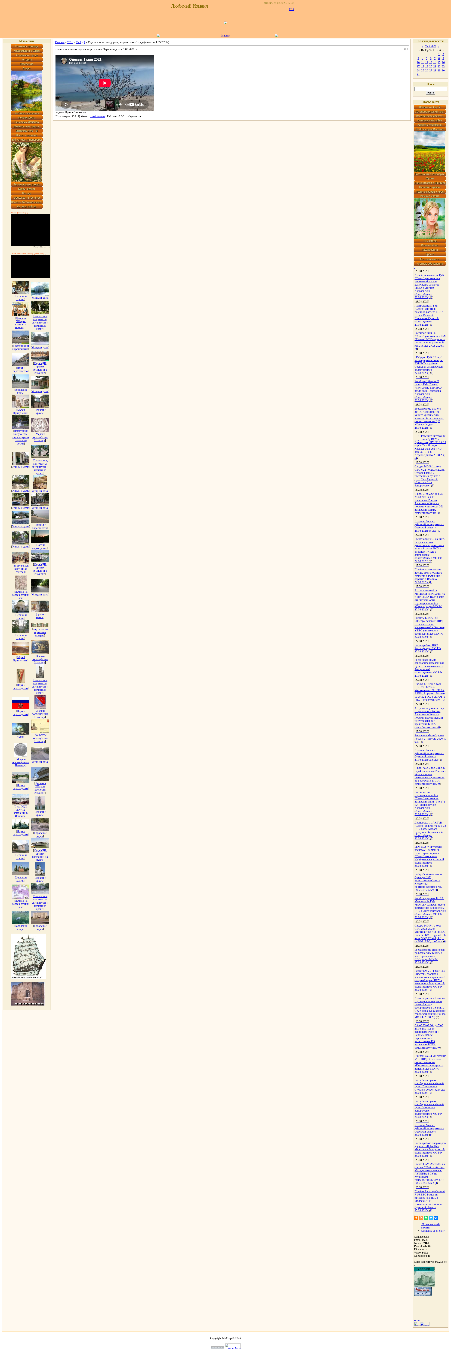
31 (418, 74)
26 (426, 70)
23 (443, 66)
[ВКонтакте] (436, 1218)
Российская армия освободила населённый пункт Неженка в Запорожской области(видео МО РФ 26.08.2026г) (429, 1109)
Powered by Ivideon (41, 247)
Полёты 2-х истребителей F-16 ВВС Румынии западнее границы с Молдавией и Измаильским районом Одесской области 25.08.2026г (430, 1201)
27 (430, 70)
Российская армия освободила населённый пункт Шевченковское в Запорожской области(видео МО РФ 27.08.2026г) (429, 667)
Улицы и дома (40, 297)
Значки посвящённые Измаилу (40, 659)
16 (443, 62)
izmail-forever (97, 116)
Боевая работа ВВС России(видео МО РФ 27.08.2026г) (428, 648)
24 (418, 70)
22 (439, 66)
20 (430, 66)
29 (439, 70)
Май (78, 42)
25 (422, 70)
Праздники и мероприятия (20, 347)
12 (426, 62)
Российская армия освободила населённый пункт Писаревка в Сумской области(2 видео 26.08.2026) (430, 1086)
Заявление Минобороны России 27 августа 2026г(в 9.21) (430, 738)
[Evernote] (426, 1218)
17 (418, 66)
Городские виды (21, 391)
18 (422, 66)
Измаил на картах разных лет (20, 595)
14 (434, 62)
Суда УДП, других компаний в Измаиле (40, 368)
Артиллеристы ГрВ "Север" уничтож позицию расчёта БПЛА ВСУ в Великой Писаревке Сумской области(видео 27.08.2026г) (429, 315)
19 (426, 66)
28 (434, 70)
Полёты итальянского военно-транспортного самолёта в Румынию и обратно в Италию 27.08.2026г (428, 576)
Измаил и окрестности (39, 526)
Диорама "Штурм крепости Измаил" (20, 323)
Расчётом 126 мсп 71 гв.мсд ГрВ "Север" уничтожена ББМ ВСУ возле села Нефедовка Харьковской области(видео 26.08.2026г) (428, 391)
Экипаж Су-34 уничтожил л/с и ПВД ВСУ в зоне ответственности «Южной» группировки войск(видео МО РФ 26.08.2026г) (430, 1063)
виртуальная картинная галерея (21, 568)
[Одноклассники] (416, 1218)
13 (430, 62)
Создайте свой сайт (432, 1230)
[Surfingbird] (431, 1218)
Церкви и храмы (21, 298)
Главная (225, 35)
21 (434, 66)
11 (422, 62)
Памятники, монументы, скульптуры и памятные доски (40, 322)
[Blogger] (421, 1218)
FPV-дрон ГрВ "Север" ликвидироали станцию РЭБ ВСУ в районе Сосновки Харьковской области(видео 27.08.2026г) (429, 365)
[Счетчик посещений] (423, 1295)
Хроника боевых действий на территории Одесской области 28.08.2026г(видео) (429, 526)
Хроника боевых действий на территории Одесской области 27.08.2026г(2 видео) (429, 755)
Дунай (20, 736)
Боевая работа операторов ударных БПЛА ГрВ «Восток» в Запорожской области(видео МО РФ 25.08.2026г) (430, 1149)
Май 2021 (430, 46)
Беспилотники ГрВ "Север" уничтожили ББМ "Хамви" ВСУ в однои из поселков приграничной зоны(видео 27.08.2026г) (430, 339)
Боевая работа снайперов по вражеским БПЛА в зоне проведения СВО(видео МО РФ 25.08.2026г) (430, 956)
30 (443, 70)
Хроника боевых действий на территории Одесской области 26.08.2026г (429, 1130)
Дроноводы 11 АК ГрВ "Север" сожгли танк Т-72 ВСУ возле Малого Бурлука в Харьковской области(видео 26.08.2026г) (430, 830)
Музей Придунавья (20, 411)
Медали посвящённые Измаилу (40, 437)
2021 (70, 42)
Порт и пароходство (20, 369)
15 (439, 62)
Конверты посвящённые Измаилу (40, 738)
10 (418, 62)
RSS (291, 9)
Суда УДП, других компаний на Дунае (40, 855)
